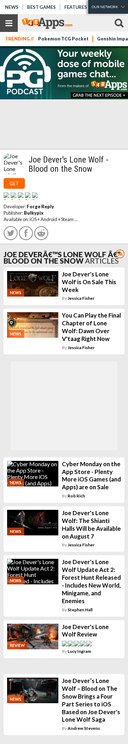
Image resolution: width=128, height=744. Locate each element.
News (11, 7)
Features (75, 7)
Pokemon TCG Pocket (63, 39)
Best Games (41, 7)
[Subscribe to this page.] (120, 254)
